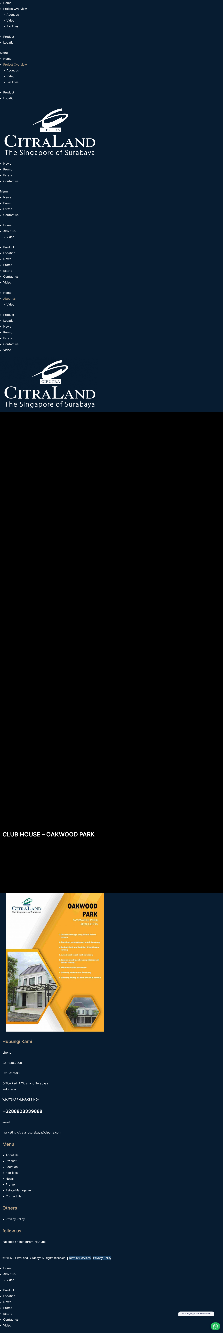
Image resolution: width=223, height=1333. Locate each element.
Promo (7, 203)
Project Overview (15, 64)
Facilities (12, 82)
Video (10, 76)
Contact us (10, 215)
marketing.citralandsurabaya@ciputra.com (31, 1132)
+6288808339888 (22, 1111)
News (7, 197)
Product (8, 92)
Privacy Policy (102, 1258)
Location (9, 98)
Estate (7, 209)
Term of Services (80, 1258)
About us (13, 70)
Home (7, 58)
